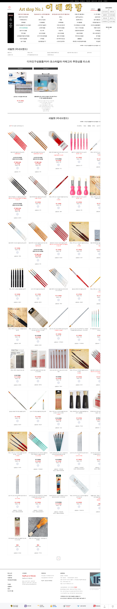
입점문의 (105, 15)
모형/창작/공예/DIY (79, 30)
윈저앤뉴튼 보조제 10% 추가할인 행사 (60, 14)
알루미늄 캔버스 (79, 17)
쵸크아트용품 (61, 33)
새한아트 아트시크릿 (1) (72, 52)
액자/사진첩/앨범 (98, 38)
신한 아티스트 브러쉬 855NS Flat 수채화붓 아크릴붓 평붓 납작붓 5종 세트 (38, 496)
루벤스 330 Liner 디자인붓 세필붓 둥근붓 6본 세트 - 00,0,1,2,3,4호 (58, 412)
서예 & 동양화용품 (23, 28)
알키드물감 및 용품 (98, 19)
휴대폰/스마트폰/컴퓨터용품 (79, 41)
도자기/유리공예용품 (42, 36)
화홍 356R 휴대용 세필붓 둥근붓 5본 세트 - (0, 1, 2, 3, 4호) (99, 243)
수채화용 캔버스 (23, 19)
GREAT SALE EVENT (23, 17)
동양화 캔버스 (79, 19)
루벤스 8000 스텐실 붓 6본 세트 (17, 370)
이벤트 (9, 584)
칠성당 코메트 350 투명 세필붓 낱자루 (17, 411)
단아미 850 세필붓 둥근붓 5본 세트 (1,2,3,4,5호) (38, 370)
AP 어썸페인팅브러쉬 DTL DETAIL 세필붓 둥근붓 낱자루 (99, 329)
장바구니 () (94, 1)
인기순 (89, 126)
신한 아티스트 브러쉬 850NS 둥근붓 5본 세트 (79, 453)
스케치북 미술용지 (42, 25)
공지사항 (100, 1)
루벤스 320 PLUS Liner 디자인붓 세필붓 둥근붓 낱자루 (99, 153)
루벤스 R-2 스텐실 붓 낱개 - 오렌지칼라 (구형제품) (38, 539)
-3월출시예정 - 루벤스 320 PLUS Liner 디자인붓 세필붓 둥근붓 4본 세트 (99, 496)
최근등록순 (79, 126)
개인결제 (98, 41)
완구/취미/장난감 (61, 38)
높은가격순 (99, 126)
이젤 (42, 17)
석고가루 (42, 30)
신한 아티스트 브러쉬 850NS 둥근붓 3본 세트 (17, 496)
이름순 (84, 126)
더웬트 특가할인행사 (79, 14)
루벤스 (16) (29, 52)
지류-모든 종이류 (61, 25)
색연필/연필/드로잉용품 (98, 22)
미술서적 (61, 30)
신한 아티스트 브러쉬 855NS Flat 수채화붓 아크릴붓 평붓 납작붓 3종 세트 (99, 453)
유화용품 (23, 22)
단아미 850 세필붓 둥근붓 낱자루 (38, 289)
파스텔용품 (79, 22)
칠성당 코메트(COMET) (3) (53, 52)
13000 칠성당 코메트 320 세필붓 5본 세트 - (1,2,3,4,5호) (17, 539)
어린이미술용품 (23, 38)
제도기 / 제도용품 (79, 28)
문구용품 (98, 36)
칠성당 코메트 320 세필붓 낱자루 (79, 289)
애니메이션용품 (60, 28)
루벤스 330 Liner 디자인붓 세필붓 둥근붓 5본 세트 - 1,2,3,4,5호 (17, 453)
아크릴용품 (42, 22)
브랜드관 (112, 11)
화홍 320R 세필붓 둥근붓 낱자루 (17, 152)
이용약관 (10, 577)
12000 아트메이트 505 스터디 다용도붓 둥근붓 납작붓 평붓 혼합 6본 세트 (59, 453)
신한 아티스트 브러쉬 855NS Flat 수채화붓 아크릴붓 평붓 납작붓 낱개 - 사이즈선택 (79, 329)
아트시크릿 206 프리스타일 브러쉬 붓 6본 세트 (58, 370)
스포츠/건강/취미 (61, 41)
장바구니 (112, 18)
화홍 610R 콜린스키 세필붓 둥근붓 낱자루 (17, 197)
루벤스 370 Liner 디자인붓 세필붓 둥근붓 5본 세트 (79, 370)
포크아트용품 (42, 33)
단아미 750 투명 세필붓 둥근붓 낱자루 (38, 411)
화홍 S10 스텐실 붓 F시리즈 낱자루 (79, 197)
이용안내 (10, 575)
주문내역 (105, 18)
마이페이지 (105, 21)
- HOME (81, 45)
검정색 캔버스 (98, 17)
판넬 (61, 19)
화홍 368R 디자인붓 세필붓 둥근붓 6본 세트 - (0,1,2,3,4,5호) (58, 289)
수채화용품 (60, 22)
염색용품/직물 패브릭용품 (23, 36)
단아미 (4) (89, 52)
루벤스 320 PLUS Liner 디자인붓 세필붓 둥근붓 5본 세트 (79, 496)
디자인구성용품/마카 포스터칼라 (23, 25)
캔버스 (60, 17)
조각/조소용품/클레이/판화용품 (98, 25)
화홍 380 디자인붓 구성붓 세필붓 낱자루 (58, 243)
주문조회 (88, 1)
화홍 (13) (9, 52)
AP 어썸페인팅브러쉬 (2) (32, 54)
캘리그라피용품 (60, 36)
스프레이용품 (42, 28)
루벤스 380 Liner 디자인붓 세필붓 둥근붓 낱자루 (99, 289)
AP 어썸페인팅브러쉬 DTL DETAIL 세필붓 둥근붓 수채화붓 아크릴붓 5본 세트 (38, 453)
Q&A (9, 588)
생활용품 (79, 38)
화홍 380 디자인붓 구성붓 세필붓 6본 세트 (100, 370)
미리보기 (17, 168)
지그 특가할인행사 (98, 14)
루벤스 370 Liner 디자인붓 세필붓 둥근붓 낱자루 (79, 243)
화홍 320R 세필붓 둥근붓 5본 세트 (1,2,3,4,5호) (58, 153)
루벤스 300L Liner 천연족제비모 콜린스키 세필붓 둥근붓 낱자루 (99, 197)
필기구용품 (23, 41)
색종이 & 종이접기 (98, 28)
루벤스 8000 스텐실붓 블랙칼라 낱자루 (17, 289)
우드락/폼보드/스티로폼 (79, 25)
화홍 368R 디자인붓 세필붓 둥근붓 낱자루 (17, 243)
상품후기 (10, 586)
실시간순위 (105, 11)
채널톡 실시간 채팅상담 (27, 578)
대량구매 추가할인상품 (23, 14)
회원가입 (77, 1)
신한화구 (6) (10, 54)
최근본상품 (112, 15)
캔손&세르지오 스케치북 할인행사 (42, 14)
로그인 (72, 1)
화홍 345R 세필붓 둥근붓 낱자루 (38, 152)
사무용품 (42, 38)
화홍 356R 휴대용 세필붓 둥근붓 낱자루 (38, 197)
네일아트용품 (79, 33)
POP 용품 (23, 33)
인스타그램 (112, 21)
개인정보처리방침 (12, 580)
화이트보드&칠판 (79, 36)
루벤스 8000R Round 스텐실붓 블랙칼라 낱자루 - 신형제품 (79, 412)
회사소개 (10, 573)
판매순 (93, 126)
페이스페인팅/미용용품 (98, 33)
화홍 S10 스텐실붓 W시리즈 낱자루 (79, 152)
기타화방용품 (98, 30)
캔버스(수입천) (42, 19)
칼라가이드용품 (23, 30)
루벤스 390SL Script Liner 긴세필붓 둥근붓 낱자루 (17, 329)
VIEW (76, 587)
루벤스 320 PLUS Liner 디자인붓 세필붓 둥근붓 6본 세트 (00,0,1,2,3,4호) (38, 329)
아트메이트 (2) (50, 54)
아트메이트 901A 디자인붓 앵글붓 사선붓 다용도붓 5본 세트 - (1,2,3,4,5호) (58, 496)
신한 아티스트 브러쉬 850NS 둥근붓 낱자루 (58, 328)
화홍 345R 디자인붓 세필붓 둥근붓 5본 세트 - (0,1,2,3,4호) (38, 243)
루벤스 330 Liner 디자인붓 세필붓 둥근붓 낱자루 (58, 197)
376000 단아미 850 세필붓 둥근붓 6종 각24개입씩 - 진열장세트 (99, 412)
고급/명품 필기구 (42, 41)
